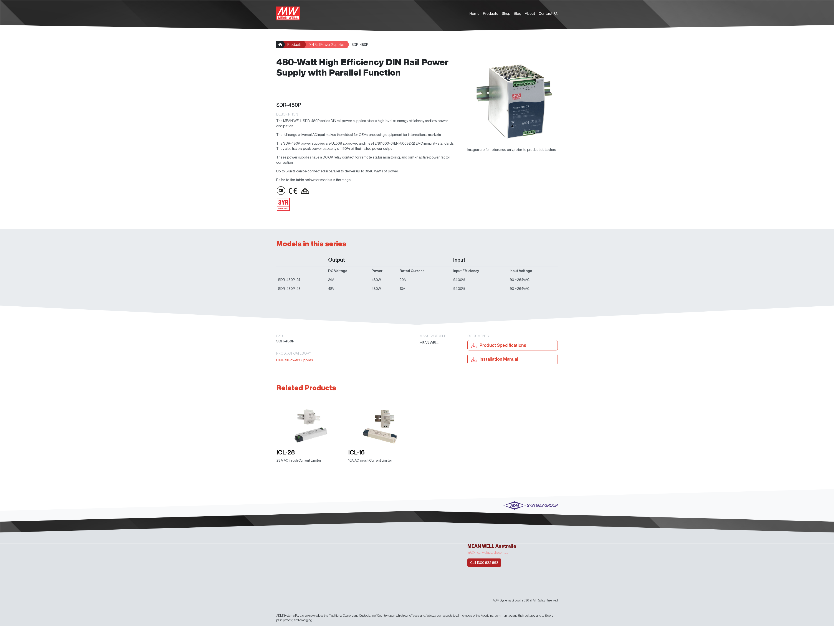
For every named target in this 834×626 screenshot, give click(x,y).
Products (490, 13)
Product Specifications (502, 345)
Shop (506, 13)
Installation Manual (498, 359)
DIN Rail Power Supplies (326, 44)
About (530, 13)
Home (475, 13)
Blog (517, 13)
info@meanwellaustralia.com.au (487, 552)
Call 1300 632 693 (484, 562)
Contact (546, 13)
